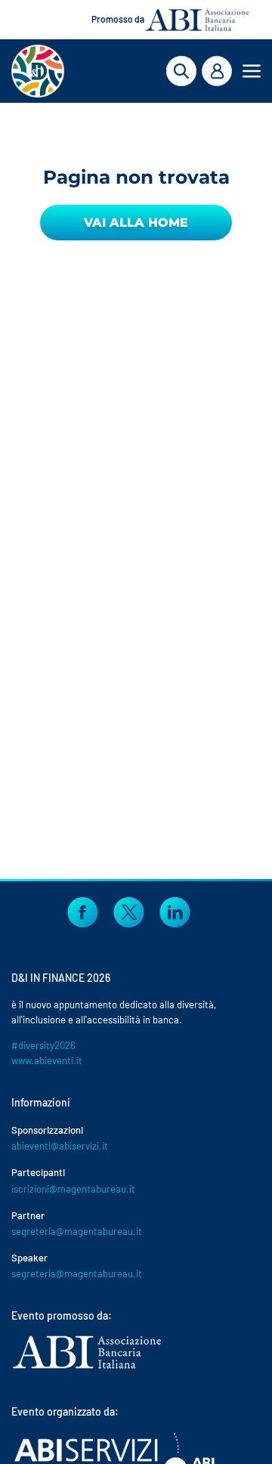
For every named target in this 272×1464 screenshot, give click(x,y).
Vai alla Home (136, 222)
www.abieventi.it (46, 1060)
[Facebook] (82, 910)
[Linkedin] (174, 910)
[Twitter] (128, 910)
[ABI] (86, 1367)
